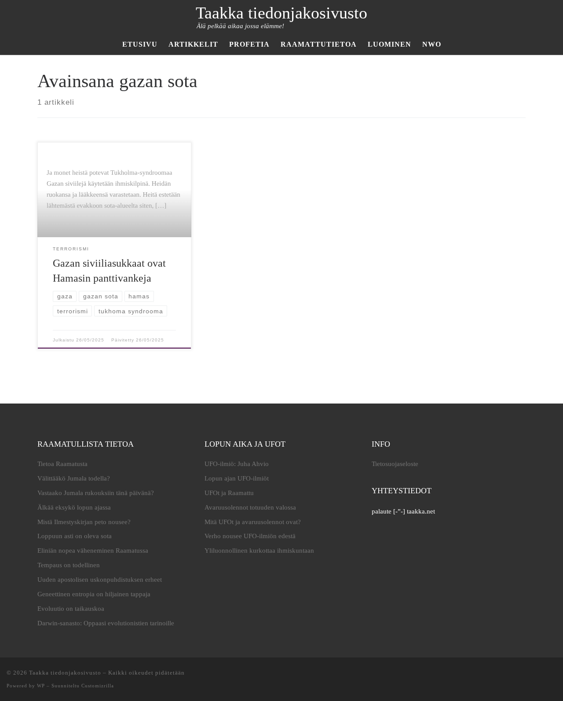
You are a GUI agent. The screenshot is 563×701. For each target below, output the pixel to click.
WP (41, 685)
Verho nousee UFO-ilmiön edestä (250, 536)
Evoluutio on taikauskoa (70, 608)
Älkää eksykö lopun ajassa (74, 507)
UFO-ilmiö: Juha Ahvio (237, 463)
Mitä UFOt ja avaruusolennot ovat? (253, 521)
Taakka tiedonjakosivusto (65, 672)
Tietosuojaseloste (395, 463)
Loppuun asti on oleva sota (74, 536)
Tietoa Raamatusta (62, 463)
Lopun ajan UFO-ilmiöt (237, 478)
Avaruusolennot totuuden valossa (250, 507)
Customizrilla (97, 685)
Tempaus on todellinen (68, 565)
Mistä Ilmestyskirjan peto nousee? (84, 521)
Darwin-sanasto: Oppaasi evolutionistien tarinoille (105, 623)
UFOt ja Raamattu (229, 492)
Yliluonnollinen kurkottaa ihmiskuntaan (259, 550)
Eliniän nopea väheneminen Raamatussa (92, 550)
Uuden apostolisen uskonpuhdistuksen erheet (99, 579)
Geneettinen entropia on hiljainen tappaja (93, 594)
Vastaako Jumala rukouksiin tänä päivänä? (95, 492)
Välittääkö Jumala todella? (73, 478)
